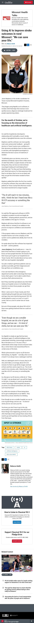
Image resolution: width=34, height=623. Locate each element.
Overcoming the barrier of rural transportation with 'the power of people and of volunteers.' (18, 597)
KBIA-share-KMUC (11, 454)
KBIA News (9, 447)
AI (24, 447)
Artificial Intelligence (12, 451)
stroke (18, 447)
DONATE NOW (17, 541)
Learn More (17, 522)
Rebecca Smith (11, 44)
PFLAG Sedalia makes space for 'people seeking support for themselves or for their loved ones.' (18, 581)
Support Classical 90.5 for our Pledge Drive (17, 533)
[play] (2, 621)
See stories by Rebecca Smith (19, 486)
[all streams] (32, 621)
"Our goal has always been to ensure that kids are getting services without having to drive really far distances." (18, 589)
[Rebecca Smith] (5, 468)
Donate (29, 2)
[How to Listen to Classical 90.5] (17, 502)
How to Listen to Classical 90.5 (17, 512)
